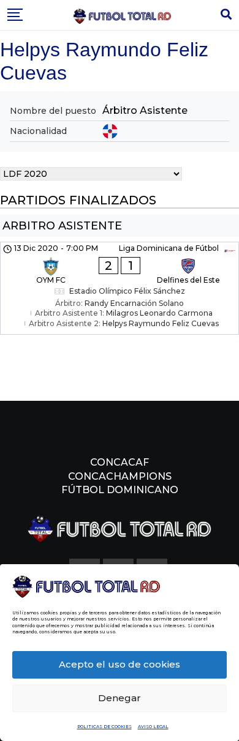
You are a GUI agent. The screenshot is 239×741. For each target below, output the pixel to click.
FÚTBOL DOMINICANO (119, 490)
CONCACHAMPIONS (120, 476)
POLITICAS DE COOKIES (104, 726)
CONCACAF (119, 462)
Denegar (119, 698)
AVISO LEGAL (153, 726)
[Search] (226, 14)
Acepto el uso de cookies (119, 664)
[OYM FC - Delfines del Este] (119, 288)
